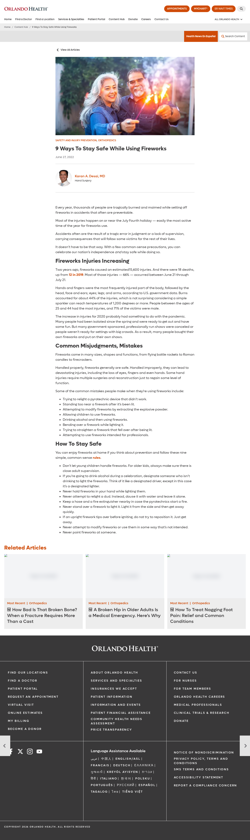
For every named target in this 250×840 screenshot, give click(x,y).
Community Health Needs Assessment (116, 721)
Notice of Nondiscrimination (204, 752)
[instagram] (30, 752)
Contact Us (161, 19)
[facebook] (11, 752)
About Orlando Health (114, 672)
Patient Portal (96, 19)
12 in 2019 (76, 275)
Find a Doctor (23, 19)
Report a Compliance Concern (205, 785)
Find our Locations (28, 672)
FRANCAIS (100, 765)
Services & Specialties (71, 19)
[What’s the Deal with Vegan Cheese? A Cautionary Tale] (5, 746)
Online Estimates (25, 713)
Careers (146, 19)
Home (8, 19)
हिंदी (93, 778)
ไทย (115, 792)
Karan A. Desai (90, 176)
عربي (94, 759)
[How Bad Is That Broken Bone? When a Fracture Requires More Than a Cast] (43, 576)
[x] (20, 752)
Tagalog (99, 792)
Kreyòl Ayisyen (122, 772)
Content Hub (117, 19)
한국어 (126, 778)
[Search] (241, 9)
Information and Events (116, 705)
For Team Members (192, 689)
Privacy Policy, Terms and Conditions (201, 761)
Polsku (142, 778)
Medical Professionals (198, 705)
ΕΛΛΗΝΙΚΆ (144, 765)
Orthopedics (107, 140)
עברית (147, 772)
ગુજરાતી (97, 772)
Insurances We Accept (114, 689)
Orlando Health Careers (199, 697)
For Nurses (185, 680)
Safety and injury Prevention (76, 140)
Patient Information (111, 697)
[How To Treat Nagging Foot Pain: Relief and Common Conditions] (206, 576)
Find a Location (45, 19)
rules (96, 458)
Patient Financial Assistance (121, 713)
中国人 (106, 759)
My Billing (18, 721)
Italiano (108, 778)
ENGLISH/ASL (128, 759)
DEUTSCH (122, 765)
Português (102, 785)
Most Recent (16, 603)
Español (147, 785)
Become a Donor (25, 729)
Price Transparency (111, 730)
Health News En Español (201, 36)
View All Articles (70, 50)
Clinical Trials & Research (202, 713)
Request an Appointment (33, 697)
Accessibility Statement (198, 777)
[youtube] (39, 752)
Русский (126, 785)
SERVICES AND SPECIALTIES (116, 680)
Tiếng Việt (132, 792)
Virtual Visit (21, 705)
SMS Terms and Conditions (201, 769)
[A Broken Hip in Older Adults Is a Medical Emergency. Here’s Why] (125, 576)
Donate (133, 19)
